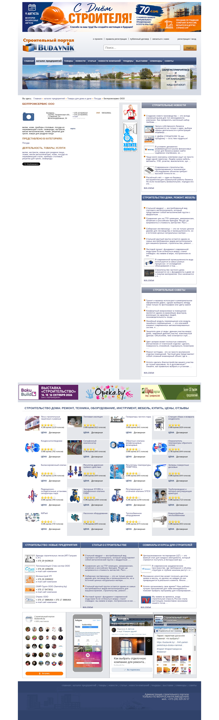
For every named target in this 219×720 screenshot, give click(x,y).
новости (81, 61)
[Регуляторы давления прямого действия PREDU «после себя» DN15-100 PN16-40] (74, 478)
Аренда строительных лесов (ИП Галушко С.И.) (56, 556)
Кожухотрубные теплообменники (176, 514)
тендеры (128, 61)
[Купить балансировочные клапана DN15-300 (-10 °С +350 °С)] (32, 478)
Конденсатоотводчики (51, 441)
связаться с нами (160, 39)
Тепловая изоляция (93, 416)
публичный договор (139, 39)
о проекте (97, 39)
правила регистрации (116, 39)
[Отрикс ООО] (30, 599)
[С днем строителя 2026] (111, 31)
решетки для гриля (31, 158)
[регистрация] (109, 77)
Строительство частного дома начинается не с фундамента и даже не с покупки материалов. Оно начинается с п (174, 273)
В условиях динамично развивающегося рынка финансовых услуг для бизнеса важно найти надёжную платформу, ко (173, 149)
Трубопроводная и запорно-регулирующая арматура (180, 491)
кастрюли (33, 152)
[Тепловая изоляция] (74, 426)
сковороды (47, 158)
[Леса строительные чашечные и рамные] (32, 430)
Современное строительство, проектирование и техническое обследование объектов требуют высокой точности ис (171, 170)
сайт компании (49, 571)
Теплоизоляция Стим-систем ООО (53, 566)
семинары (156, 61)
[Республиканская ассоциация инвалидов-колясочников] (130, 151)
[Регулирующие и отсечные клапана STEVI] (117, 502)
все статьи (149, 188)
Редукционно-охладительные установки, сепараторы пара (54, 491)
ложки (25, 154)
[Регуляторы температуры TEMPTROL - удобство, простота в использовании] (117, 478)
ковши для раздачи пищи (51, 152)
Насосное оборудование (95, 513)
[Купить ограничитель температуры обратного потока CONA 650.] (159, 454)
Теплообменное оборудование (134, 514)
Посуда (25, 143)
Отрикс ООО (42, 596)
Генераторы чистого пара (138, 416)
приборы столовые (53, 156)
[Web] (130, 119)
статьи (92, 61)
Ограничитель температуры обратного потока (180, 443)
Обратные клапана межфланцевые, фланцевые (135, 443)
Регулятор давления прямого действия (93, 466)
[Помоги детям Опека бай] (109, 399)
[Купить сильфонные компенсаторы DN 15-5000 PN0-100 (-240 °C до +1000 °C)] (74, 454)
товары (68, 61)
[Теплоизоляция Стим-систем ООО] (30, 569)
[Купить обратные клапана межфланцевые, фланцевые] (117, 450)
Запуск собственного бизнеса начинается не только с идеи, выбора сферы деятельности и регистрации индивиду (173, 129)
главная (29, 61)
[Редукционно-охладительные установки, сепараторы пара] (32, 502)
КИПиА (44, 513)
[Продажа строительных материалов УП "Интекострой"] (30, 579)
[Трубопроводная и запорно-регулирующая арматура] (159, 502)
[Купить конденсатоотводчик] (117, 422)
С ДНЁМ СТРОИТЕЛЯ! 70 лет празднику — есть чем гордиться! (171, 137)
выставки (141, 61)
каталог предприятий (49, 61)
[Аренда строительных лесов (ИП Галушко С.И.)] (30, 558)
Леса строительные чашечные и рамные (51, 417)
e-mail (75, 116)
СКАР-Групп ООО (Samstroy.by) (51, 586)
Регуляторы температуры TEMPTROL (138, 466)
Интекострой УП (44, 576)
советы (169, 61)
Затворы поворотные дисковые (178, 466)
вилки (25, 152)
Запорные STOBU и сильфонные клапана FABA (94, 491)
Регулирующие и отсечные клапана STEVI (138, 490)
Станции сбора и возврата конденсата (181, 417)
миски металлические (40, 154)
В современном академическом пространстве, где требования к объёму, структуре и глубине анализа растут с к (172, 568)
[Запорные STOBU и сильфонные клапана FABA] (74, 502)
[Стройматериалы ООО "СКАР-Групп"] (30, 589)
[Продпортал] (170, 399)
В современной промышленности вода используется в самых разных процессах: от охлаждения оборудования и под (174, 262)
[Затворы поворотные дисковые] (159, 478)
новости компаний (109, 61)
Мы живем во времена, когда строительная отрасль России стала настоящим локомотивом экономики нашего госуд (170, 599)
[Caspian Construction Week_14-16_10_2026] (48, 399)
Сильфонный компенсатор (89, 442)
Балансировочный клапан (53, 465)
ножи (54, 154)
